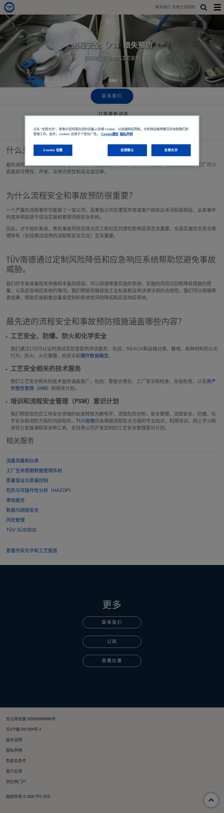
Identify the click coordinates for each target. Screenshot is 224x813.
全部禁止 (127, 150)
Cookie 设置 (53, 150)
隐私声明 (126, 134)
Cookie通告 (109, 134)
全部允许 (171, 150)
